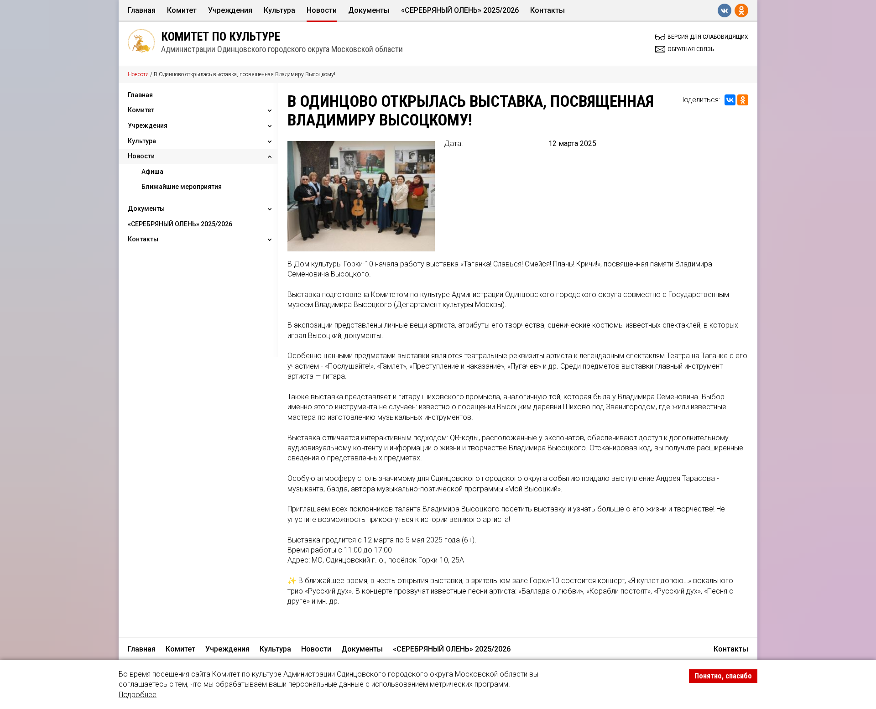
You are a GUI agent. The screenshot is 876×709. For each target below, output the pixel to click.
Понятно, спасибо (723, 676)
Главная (142, 10)
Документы (369, 10)
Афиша (152, 171)
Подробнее (137, 694)
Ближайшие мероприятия (181, 186)
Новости (322, 10)
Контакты (547, 10)
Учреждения (230, 10)
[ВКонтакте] (730, 99)
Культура (279, 10)
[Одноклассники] (742, 99)
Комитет (182, 10)
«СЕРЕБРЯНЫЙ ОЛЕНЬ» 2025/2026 (460, 10)
